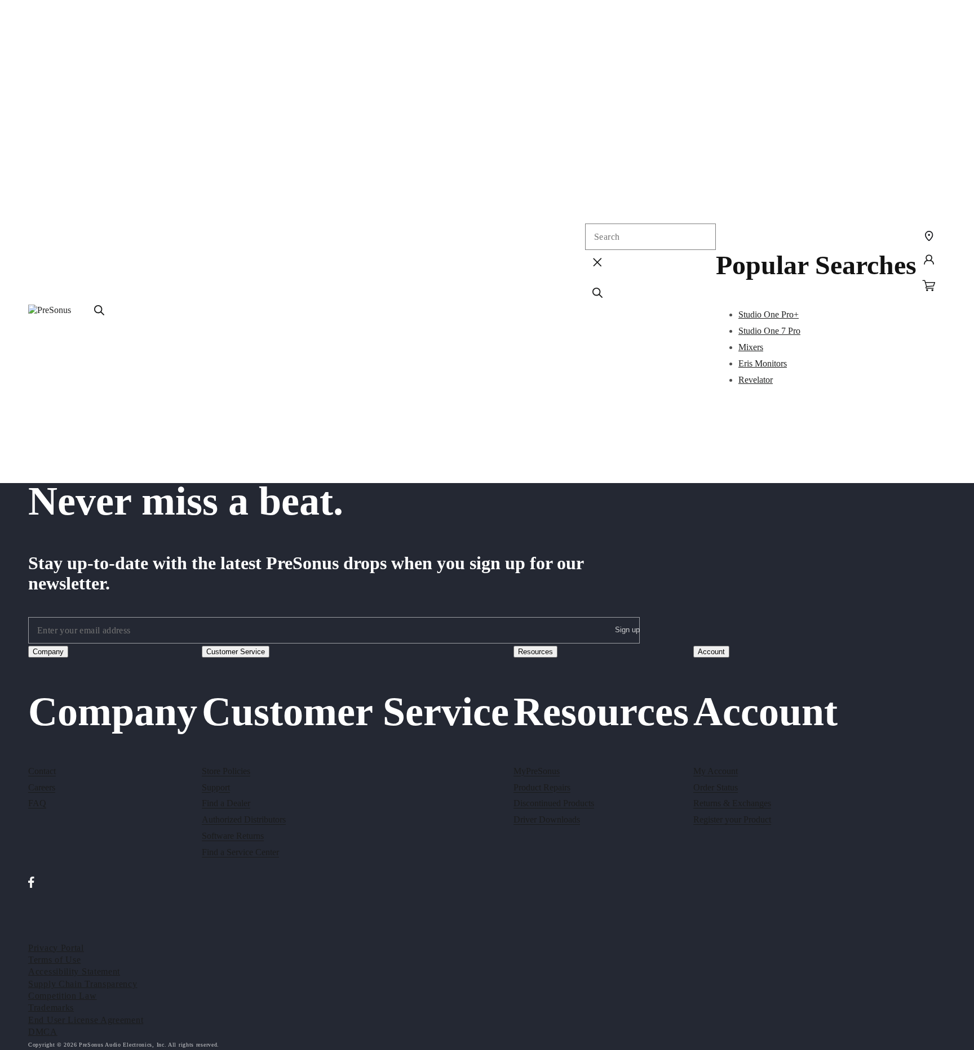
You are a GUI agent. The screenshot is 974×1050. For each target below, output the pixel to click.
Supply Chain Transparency (83, 984)
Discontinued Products (553, 803)
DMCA (42, 1031)
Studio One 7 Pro (769, 331)
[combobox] (650, 236)
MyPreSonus (536, 771)
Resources (535, 651)
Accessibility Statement (74, 971)
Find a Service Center (240, 852)
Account (711, 651)
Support (216, 787)
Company (48, 651)
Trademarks (51, 1007)
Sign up (627, 629)
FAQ (37, 803)
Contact (42, 771)
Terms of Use (54, 959)
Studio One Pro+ (768, 314)
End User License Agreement (85, 1020)
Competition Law (62, 995)
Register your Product (732, 819)
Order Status (715, 787)
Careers (41, 787)
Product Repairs (541, 787)
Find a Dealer (226, 803)
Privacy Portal (56, 948)
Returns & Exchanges (732, 803)
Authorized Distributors (244, 819)
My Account (715, 771)
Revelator (755, 380)
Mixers (750, 347)
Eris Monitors (762, 363)
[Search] (99, 310)
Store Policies (226, 771)
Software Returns (233, 836)
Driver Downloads (546, 819)
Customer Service (235, 651)
